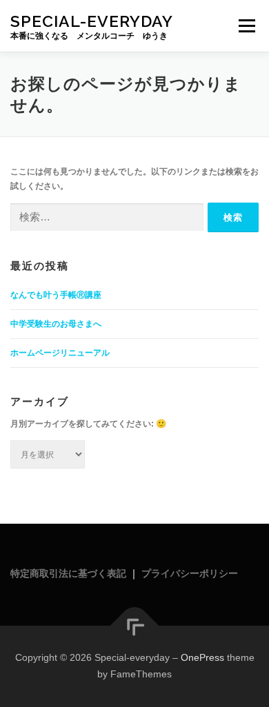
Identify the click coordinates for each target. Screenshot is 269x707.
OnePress (202, 657)
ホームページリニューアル (60, 353)
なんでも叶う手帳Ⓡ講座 (55, 295)
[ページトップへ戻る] (134, 626)
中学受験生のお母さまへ (55, 324)
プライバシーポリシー (189, 573)
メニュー (247, 25)
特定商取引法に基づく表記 (68, 573)
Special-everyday (91, 20)
